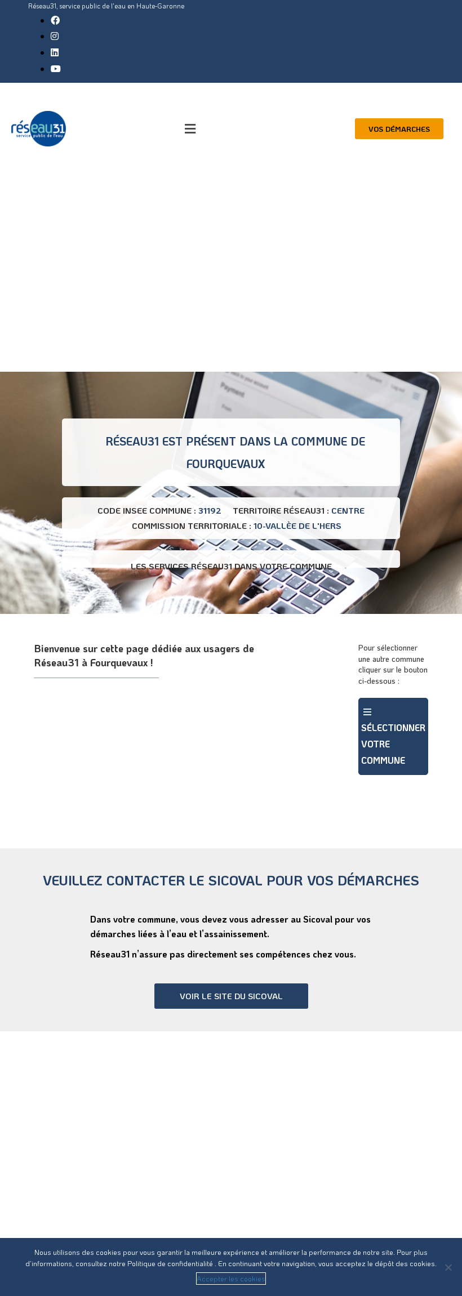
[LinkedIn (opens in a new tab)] (55, 52)
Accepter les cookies (231, 1278)
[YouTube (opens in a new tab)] (56, 68)
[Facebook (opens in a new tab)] (55, 20)
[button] (190, 128)
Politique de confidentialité (171, 1263)
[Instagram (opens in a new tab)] (55, 36)
